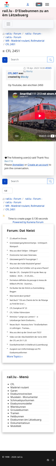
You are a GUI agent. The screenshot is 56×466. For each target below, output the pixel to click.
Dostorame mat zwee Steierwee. (23, 255)
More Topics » (15, 356)
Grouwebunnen (19, 410)
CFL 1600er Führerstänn (20, 312)
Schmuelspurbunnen (22, 400)
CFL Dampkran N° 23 (18, 308)
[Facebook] (48, 460)
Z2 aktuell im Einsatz (18, 238)
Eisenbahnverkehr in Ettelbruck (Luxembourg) (29, 344)
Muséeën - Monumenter (24, 397)
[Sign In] (28, 4)
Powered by (19, 222)
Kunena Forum (35, 222)
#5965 (48, 68)
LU (39, 4)
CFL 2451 (13, 73)
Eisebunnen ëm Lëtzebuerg (25, 419)
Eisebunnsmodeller (21, 403)
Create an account (38, 164)
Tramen (14, 413)
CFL (12, 384)
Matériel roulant (19, 387)
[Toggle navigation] (8, 24)
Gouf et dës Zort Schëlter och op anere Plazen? (29, 268)
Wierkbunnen (18, 406)
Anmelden (18, 164)
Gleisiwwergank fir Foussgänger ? (23, 259)
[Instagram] (53, 460)
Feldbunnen (17, 416)
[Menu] (47, 4)
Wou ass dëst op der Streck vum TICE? (25, 332)
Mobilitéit (15, 426)
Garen (13, 390)
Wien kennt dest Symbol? (20, 296)
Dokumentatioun (20, 423)
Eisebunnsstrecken (21, 393)
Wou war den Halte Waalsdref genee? (25, 263)
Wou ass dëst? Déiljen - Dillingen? (23, 251)
